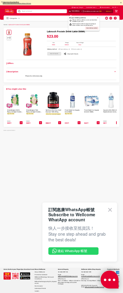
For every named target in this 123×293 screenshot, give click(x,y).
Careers (37, 291)
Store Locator (106, 7)
